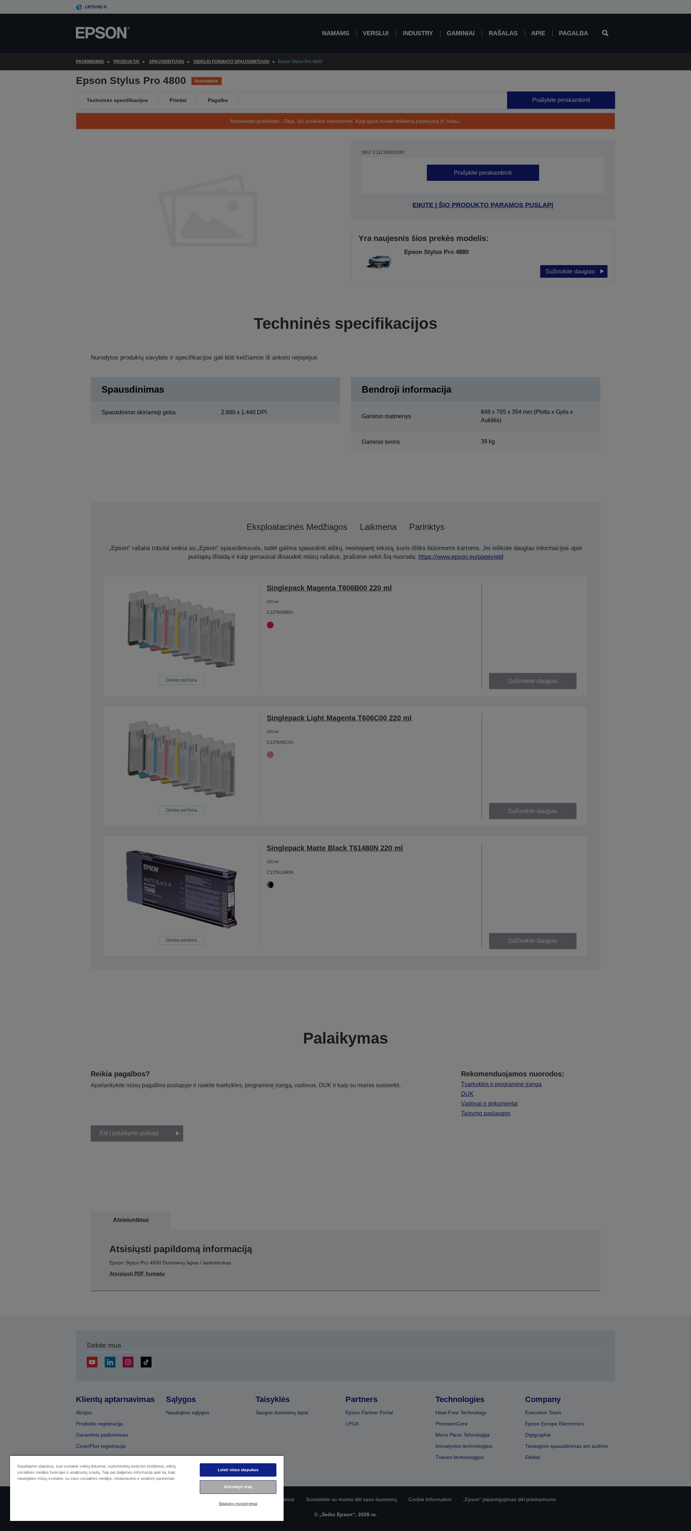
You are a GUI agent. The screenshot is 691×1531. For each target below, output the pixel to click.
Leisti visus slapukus (238, 1470)
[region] (147, 1488)
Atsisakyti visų (238, 1487)
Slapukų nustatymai (238, 1503)
